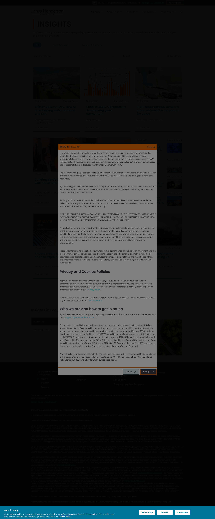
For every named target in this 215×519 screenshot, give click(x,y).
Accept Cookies (182, 512)
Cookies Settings (147, 512)
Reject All (164, 512)
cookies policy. (65, 516)
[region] (107, 512)
